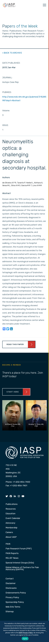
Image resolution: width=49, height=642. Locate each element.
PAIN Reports (12, 553)
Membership (11, 528)
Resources (11, 509)
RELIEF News (12, 558)
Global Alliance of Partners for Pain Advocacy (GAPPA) (22, 568)
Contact (10, 579)
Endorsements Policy (16, 593)
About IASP (11, 537)
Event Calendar (13, 518)
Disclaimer (10, 583)
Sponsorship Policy (15, 602)
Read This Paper (15, 344)
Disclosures (11, 588)
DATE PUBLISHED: (11, 63)
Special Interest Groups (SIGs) (20, 563)
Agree (25, 638)
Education (10, 514)
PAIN (8, 544)
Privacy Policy (12, 597)
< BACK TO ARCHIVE (12, 53)
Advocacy (10, 523)
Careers (9, 532)
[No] (46, 631)
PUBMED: (7, 92)
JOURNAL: (7, 77)
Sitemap (10, 611)
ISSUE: (5, 125)
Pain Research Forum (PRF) (19, 549)
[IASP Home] (9, 5)
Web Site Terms (13, 607)
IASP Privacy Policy (26, 633)
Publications (11, 504)
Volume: (6, 110)
